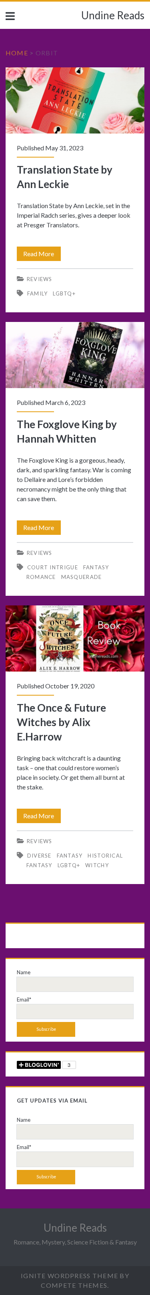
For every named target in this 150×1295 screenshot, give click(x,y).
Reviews (39, 279)
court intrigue (52, 567)
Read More (42, 255)
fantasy (70, 855)
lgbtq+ (64, 293)
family (37, 293)
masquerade (81, 577)
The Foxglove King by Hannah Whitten (75, 355)
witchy (97, 865)
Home (17, 53)
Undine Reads (112, 15)
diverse (39, 855)
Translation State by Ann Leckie (75, 100)
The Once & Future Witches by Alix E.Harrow (75, 638)
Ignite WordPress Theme (69, 1275)
